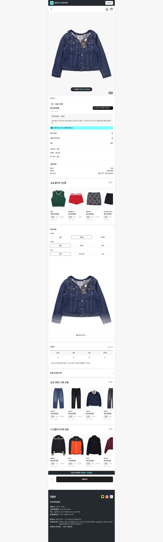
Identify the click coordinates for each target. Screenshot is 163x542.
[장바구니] (111, 9)
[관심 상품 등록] (65, 211)
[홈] (107, 9)
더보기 (111, 182)
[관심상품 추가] (52, 479)
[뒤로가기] (51, 9)
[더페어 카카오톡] (102, 496)
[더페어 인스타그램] (107, 496)
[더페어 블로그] (111, 496)
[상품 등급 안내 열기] (58, 116)
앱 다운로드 (109, 3)
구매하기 (85, 479)
